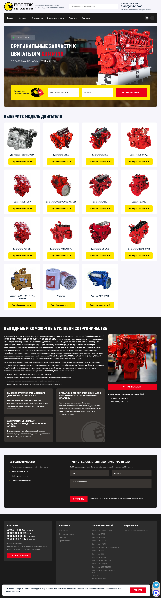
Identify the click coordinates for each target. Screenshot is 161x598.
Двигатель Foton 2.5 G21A (22, 155)
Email (149, 10)
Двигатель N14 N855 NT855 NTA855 (22, 297)
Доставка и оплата (55, 18)
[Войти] (152, 18)
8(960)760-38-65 (21, 536)
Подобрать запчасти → (22, 161)
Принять (138, 590)
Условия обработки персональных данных (130, 498)
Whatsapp (132, 10)
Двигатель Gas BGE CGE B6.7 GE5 (61, 202)
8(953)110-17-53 (20, 530)
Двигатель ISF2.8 (61, 155)
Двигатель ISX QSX (100, 249)
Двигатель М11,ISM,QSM (61, 249)
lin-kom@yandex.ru (14, 543)
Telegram (142, 10)
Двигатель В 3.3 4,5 (139, 155)
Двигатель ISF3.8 (100, 155)
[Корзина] (147, 18)
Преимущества (65, 541)
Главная (10, 18)
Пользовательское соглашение (136, 531)
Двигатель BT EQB (22, 202)
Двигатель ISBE (139, 202)
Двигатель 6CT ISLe (22, 249)
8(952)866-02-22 (19, 533)
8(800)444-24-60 (131, 6)
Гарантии (73, 18)
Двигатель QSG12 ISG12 (139, 249)
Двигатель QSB (100, 202)
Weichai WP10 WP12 (100, 296)
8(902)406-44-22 (21, 539)
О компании (37, 18)
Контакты (85, 18)
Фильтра (61, 296)
